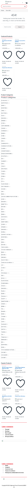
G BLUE (3, 166)
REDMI (2, 293)
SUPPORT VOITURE (6, 234)
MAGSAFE (3, 201)
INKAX (2, 194)
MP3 (2, 209)
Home (2, 10)
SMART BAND (4, 221)
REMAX (3, 214)
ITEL (2, 309)
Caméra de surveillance (6, 262)
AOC (2, 178)
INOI (2, 342)
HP (2, 270)
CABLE (2, 110)
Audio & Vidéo (4, 260)
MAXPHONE (4, 344)
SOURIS (3, 224)
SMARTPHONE (4, 301)
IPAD (2, 275)
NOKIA (2, 347)
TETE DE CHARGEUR (6, 249)
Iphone (2, 278)
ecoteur (3, 267)
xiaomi (2, 321)
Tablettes (3, 332)
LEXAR (2, 199)
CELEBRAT (3, 161)
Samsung (4, 39)
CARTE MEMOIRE (5, 125)
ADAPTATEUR (4, 103)
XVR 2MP (3, 352)
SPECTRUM (4, 168)
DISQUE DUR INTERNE (6, 153)
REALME (3, 311)
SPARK (2, 319)
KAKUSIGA (3, 118)
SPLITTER (3, 326)
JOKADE (3, 138)
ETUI (2, 181)
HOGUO (3, 285)
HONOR (3, 303)
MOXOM (3, 206)
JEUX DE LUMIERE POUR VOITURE (9, 196)
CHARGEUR (4, 130)
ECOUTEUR (4, 156)
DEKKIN (3, 133)
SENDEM (3, 120)
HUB (2, 191)
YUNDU (3, 173)
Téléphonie (4, 337)
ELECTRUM (3, 113)
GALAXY (3, 298)
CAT (2, 265)
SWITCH (3, 329)
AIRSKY (3, 105)
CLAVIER (3, 148)
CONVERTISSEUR (5, 151)
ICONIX (3, 135)
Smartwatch (4, 324)
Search (25, 6)
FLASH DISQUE (4, 184)
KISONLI (3, 232)
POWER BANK (4, 283)
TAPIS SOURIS (4, 247)
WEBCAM (3, 257)
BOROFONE (4, 108)
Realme (3, 291)
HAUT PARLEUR (4, 186)
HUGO (2, 115)
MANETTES (4, 204)
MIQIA (2, 242)
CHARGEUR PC (4, 143)
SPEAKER (3, 227)
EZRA (2, 163)
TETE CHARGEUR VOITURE (7, 349)
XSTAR (2, 123)
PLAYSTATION (4, 280)
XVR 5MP (3, 357)
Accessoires (4, 100)
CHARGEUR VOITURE (6, 146)
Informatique (4, 273)
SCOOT (3, 219)
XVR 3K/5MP (4, 355)
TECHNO (3, 316)
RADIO (2, 211)
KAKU (2, 141)
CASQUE (3, 128)
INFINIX (3, 306)
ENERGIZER (3, 339)
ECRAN (2, 176)
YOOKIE (3, 171)
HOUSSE (3, 189)
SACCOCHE (4, 216)
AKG (2, 158)
